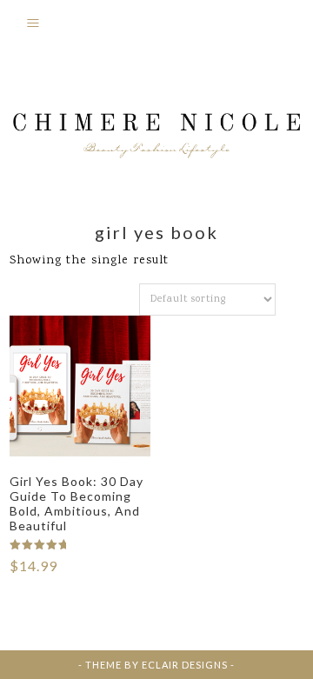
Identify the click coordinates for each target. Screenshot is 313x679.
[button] (156, 26)
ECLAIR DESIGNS (185, 664)
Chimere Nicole (156, 126)
